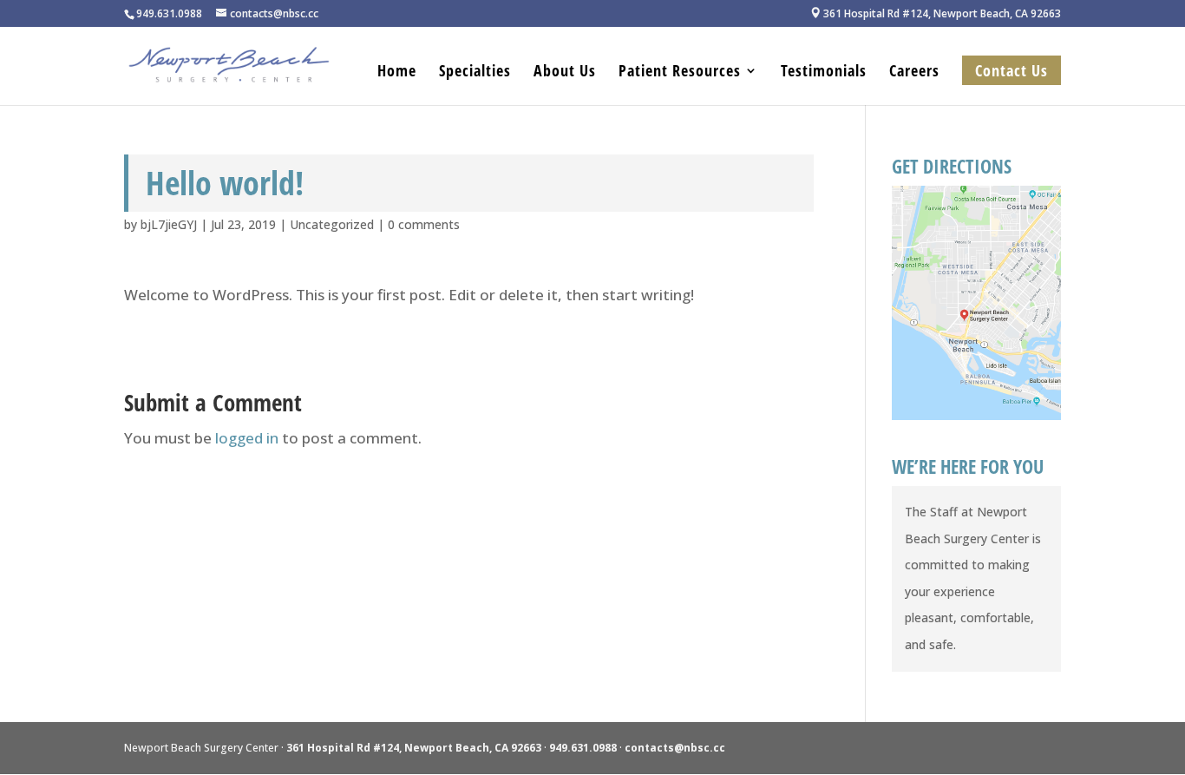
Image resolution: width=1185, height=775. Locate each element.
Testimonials (824, 72)
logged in (246, 438)
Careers (914, 72)
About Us (565, 72)
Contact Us (1011, 70)
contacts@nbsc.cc (675, 747)
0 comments (424, 224)
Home (396, 72)
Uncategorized (332, 224)
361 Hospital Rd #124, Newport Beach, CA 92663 (935, 14)
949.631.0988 (583, 747)
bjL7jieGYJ (169, 224)
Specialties (475, 72)
